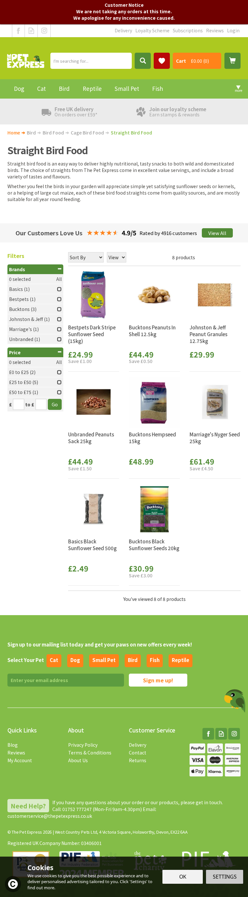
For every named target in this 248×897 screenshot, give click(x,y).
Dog (75, 660)
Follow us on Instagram (44, 30)
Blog (12, 745)
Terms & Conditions (89, 752)
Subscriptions (188, 30)
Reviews (16, 752)
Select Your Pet (25, 660)
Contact (137, 752)
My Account (19, 760)
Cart (181, 61)
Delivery (137, 745)
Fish (155, 660)
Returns (137, 760)
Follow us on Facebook (18, 30)
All (59, 279)
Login (233, 30)
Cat (54, 660)
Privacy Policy (83, 745)
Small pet (104, 660)
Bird (133, 660)
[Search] (143, 61)
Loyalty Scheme (152, 30)
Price (15, 352)
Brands (17, 269)
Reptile (180, 660)
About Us (78, 760)
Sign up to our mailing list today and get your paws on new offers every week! (99, 644)
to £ (29, 404)
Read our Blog (31, 30)
